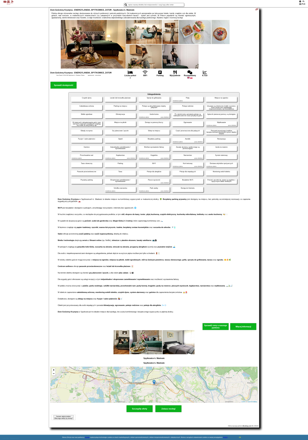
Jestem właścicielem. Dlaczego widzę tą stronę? (63, 417)
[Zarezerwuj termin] (256, 9)
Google (87, 437)
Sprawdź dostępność (63, 85)
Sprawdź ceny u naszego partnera (215, 326)
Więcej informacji (243, 327)
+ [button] (54, 369)
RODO (225, 437)
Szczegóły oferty (139, 409)
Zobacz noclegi (168, 409)
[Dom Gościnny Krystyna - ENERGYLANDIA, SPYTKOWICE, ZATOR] (93, 44)
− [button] (54, 373)
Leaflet (243, 401)
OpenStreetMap (252, 401)
